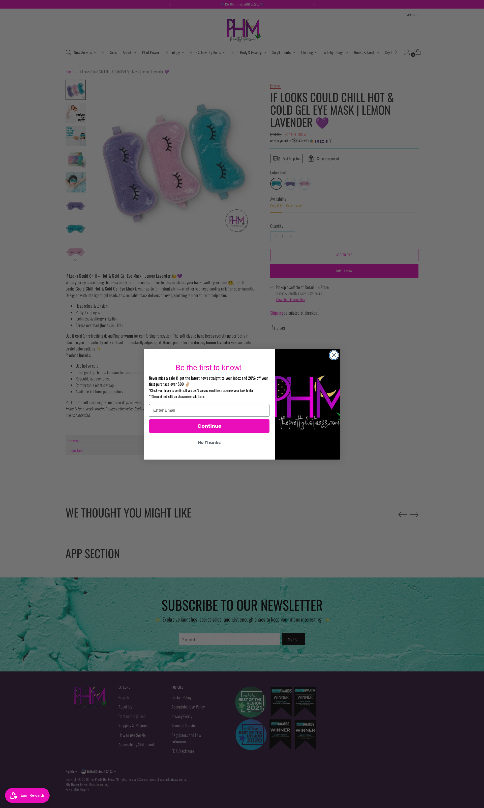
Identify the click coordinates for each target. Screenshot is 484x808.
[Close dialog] (333, 355)
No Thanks (209, 442)
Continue (209, 426)
